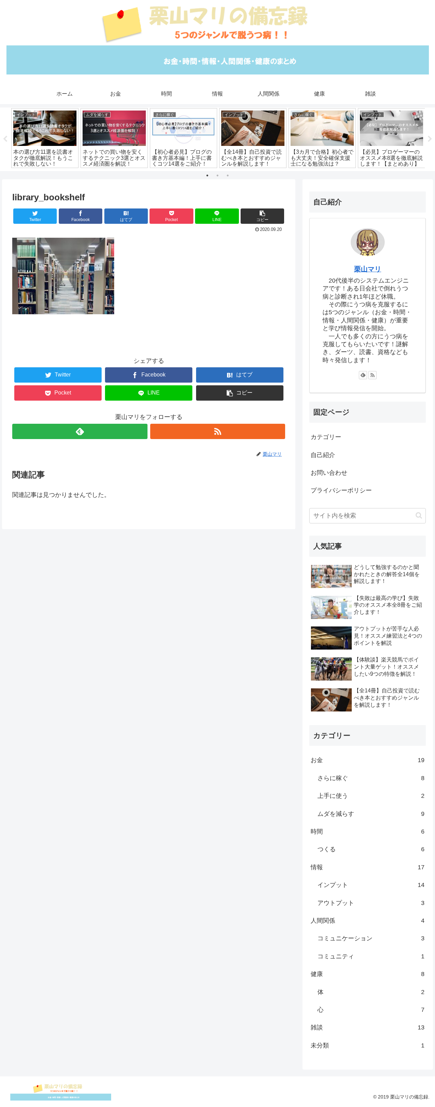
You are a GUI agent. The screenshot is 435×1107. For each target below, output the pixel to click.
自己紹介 (323, 455)
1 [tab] (207, 175)
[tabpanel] (45, 138)
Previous (5, 139)
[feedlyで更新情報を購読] (79, 431)
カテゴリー (326, 437)
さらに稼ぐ (371, 778)
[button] (419, 515)
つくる (371, 849)
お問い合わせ (329, 472)
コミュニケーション (371, 938)
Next (430, 139)
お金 (368, 760)
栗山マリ (367, 269)
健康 (368, 974)
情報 (368, 867)
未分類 (368, 1045)
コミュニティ (371, 956)
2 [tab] (217, 175)
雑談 (368, 1027)
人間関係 (368, 920)
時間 (368, 831)
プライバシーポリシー (341, 490)
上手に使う (371, 795)
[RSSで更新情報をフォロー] (217, 431)
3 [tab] (227, 175)
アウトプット (371, 903)
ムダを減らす (371, 813)
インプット (371, 885)
